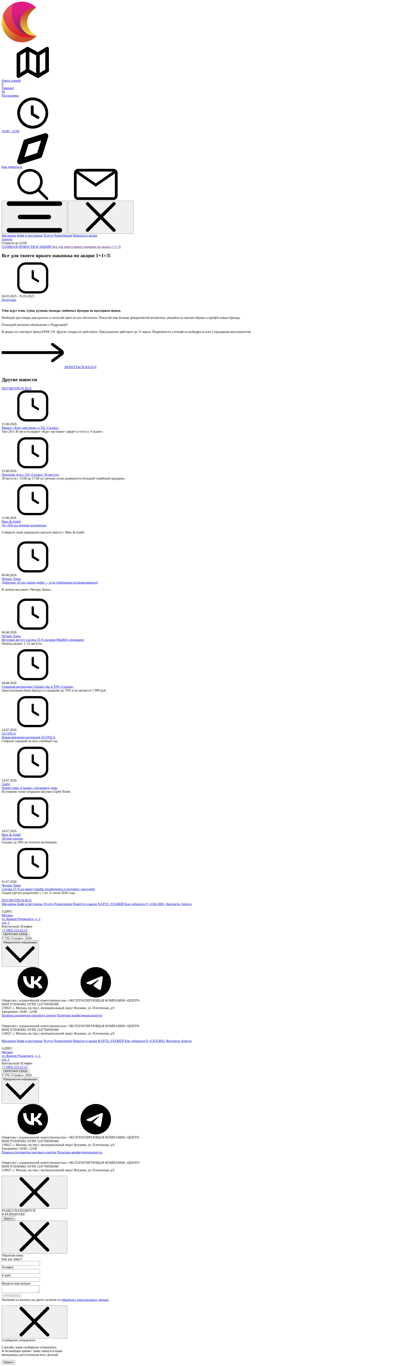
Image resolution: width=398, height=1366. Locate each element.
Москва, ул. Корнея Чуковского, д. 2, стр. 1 (21, 918)
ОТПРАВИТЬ (11, 1295)
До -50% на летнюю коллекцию (24, 525)
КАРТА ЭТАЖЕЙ (111, 904)
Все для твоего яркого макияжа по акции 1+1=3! (86, 246)
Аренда (7, 239)
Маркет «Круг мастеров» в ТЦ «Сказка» (30, 428)
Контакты (173, 904)
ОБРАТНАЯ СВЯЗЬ (15, 934)
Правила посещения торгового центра (29, 1015)
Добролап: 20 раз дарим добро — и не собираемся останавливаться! (50, 582)
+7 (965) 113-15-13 (14, 930)
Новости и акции (85, 235)
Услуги (48, 235)
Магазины (9, 235)
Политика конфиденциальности (79, 1015)
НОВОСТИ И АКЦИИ (34, 246)
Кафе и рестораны (30, 235)
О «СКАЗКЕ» (155, 904)
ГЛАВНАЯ (10, 246)
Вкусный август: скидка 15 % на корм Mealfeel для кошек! (43, 640)
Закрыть (8, 1218)
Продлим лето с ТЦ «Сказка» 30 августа (30, 474)
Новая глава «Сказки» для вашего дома (29, 788)
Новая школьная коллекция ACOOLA (28, 737)
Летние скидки (12, 838)
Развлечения (63, 235)
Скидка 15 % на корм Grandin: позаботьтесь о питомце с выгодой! (48, 889)
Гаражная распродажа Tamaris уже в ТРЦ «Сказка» (38, 686)
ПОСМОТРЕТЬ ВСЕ (17, 388)
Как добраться (135, 904)
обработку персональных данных (85, 1299)
